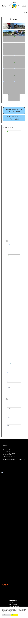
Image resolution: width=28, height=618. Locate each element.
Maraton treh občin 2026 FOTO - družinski (14, 118)
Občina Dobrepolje (13, 604)
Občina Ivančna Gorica (14, 606)
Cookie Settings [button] (6, 614)
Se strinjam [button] (14, 614)
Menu (25, 12)
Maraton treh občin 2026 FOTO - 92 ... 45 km (14, 110)
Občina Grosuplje (13, 603)
